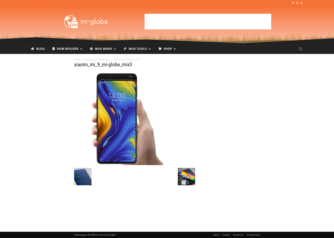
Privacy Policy (253, 234)
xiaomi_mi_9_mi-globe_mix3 (96, 59)
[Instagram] (297, 3)
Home (77, 59)
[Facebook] (293, 3)
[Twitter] (301, 3)
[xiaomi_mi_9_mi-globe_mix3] (119, 164)
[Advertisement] (208, 21)
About (216, 234)
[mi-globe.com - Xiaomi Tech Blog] (86, 21)
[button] (300, 48)
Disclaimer (238, 234)
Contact (226, 234)
